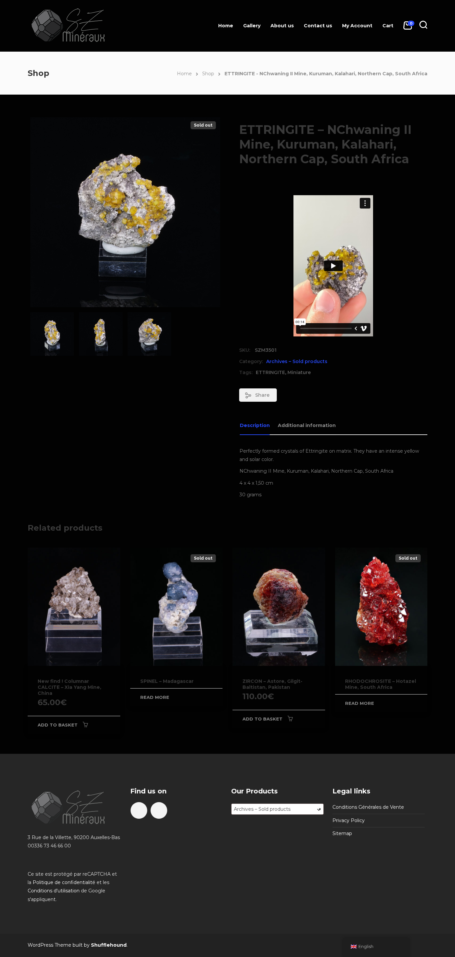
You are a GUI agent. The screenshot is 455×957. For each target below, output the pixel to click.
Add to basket (58, 724)
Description (255, 425)
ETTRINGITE (270, 372)
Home (225, 26)
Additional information (307, 425)
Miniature (299, 372)
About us (282, 26)
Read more (154, 697)
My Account (357, 26)
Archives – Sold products (296, 361)
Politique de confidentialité (64, 882)
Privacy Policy (348, 820)
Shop (208, 74)
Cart (387, 26)
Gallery (251, 26)
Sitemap (342, 833)
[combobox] (277, 809)
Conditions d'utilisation (54, 891)
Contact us (318, 26)
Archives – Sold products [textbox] (277, 809)
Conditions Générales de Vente (368, 807)
